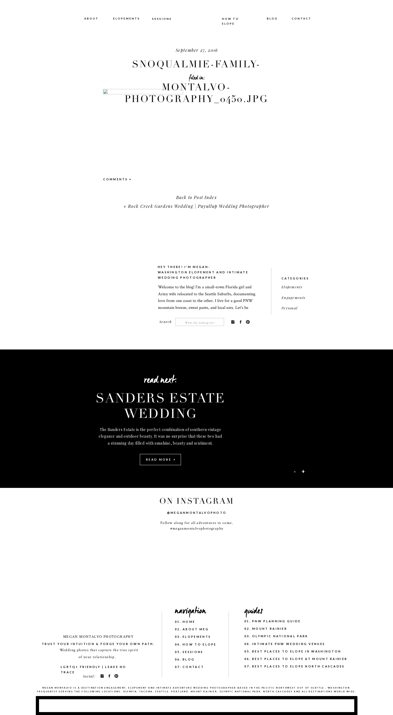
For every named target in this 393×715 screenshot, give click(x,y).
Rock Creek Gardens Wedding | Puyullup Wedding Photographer (198, 206)
